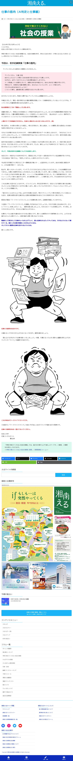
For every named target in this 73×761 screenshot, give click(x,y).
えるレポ (5, 624)
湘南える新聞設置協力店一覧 (10, 719)
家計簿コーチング (8, 652)
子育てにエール (7, 674)
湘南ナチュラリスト (8, 681)
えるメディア (6, 635)
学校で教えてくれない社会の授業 (12, 656)
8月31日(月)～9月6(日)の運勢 (20, 599)
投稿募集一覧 (6, 716)
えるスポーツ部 (7, 631)
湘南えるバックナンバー (9, 712)
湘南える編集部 (7, 677)
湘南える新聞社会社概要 (9, 740)
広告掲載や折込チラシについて (11, 734)
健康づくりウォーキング (9, 670)
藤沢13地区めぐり (8, 692)
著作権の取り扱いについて (46, 712)
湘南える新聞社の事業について (11, 744)
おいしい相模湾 (7, 648)
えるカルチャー (7, 628)
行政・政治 (6, 667)
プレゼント (26, 759)
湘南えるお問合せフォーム (46, 719)
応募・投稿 (45, 759)
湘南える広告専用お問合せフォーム (12, 737)
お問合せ (64, 759)
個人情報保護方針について (46, 709)
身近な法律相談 (7, 696)
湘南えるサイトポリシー (45, 716)
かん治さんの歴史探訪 (9, 663)
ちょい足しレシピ (8, 688)
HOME (8, 759)
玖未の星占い (6, 638)
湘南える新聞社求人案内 (9, 747)
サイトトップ (6, 709)
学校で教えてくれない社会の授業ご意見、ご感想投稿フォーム (26, 450)
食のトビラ (6, 685)
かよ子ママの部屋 (8, 659)
